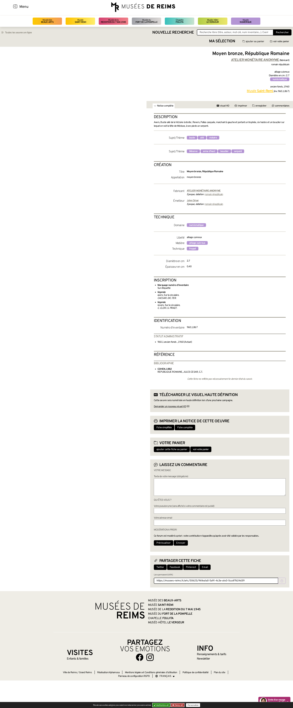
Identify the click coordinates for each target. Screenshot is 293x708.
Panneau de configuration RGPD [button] (134, 676)
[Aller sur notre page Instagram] (150, 657)
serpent (238, 151)
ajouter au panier (255, 41)
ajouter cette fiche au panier (171, 449)
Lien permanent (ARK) (163, 575)
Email (205, 567)
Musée (80, 21)
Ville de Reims (70, 672)
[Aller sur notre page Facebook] (139, 657)
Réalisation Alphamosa (108, 672)
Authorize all (162, 705)
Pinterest (191, 567)
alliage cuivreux (197, 243)
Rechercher (282, 32)
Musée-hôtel (212, 21)
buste (192, 137)
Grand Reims (85, 672)
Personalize (193, 705)
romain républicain (214, 194)
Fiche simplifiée (164, 427)
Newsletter (203, 659)
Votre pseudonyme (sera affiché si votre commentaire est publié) (184, 506)
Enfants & (77, 659)
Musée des (47, 21)
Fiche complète (185, 427)
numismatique (280, 79)
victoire (213, 137)
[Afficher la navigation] (15, 7)
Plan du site (219, 672)
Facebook (175, 567)
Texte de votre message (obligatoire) (171, 476)
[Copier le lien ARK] (282, 581)
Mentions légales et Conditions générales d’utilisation (151, 672)
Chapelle (179, 21)
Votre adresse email (163, 517)
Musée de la (113, 21)
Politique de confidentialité (196, 672)
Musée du (146, 21)
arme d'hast (209, 151)
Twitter (160, 567)
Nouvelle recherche (173, 32)
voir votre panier (281, 41)
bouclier (224, 151)
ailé (202, 137)
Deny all (178, 705)
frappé (192, 248)
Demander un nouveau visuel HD (170, 406)
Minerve (193, 151)
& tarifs (211, 654)
